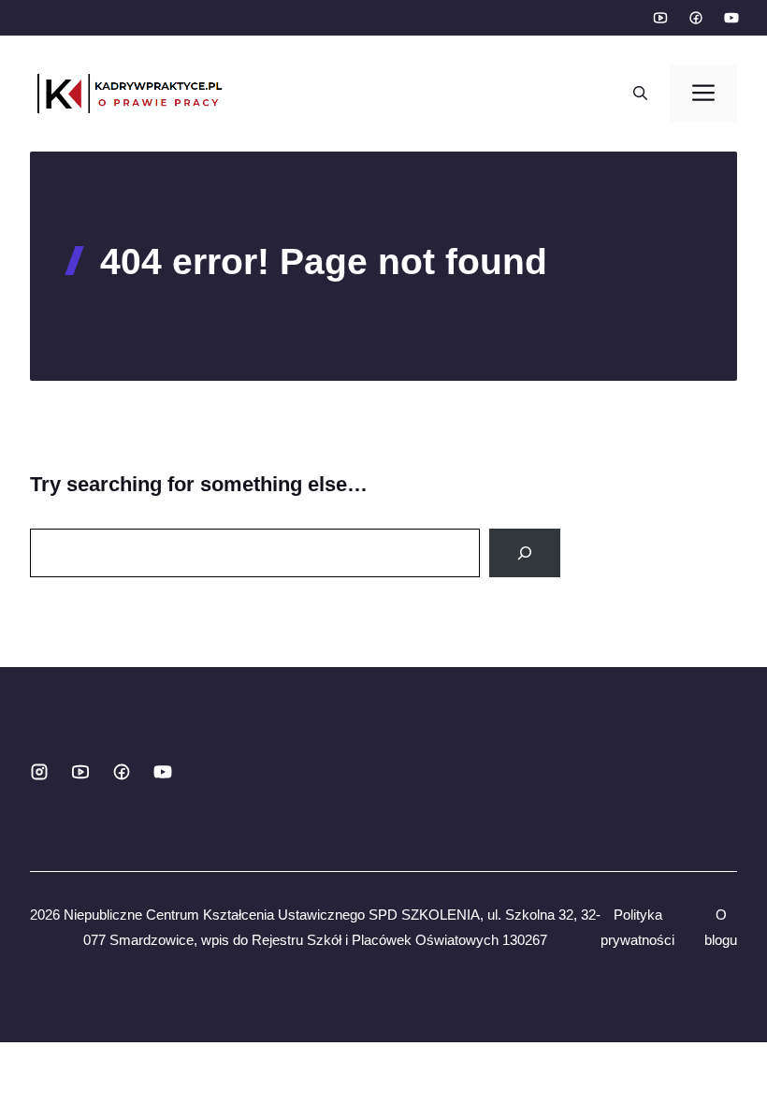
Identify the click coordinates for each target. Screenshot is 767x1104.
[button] (640, 93)
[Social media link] (659, 17)
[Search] (524, 553)
